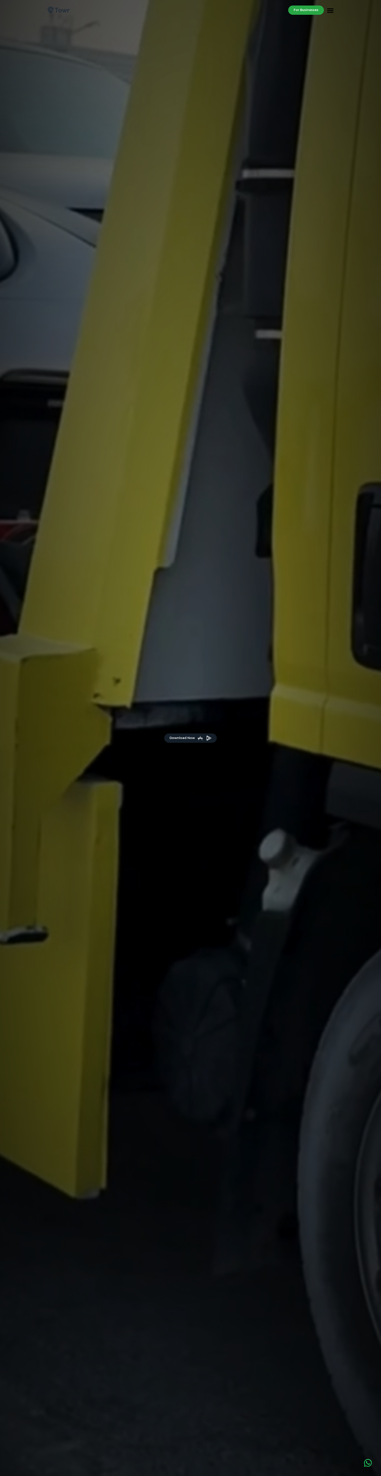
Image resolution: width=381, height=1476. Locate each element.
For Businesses (306, 10)
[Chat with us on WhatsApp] (367, 1462)
